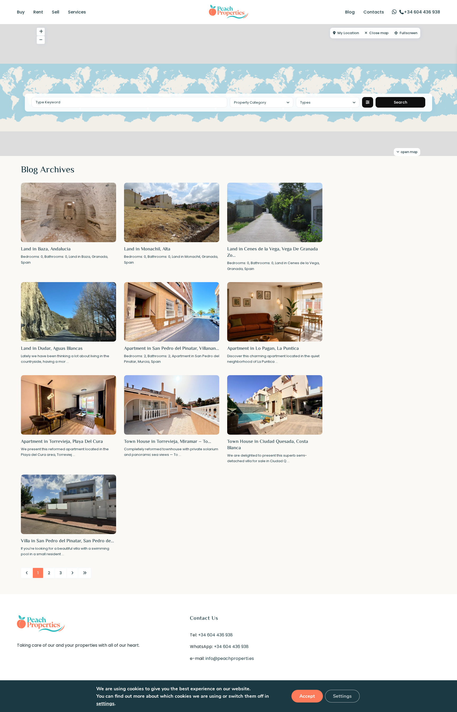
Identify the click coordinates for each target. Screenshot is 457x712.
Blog (350, 12)
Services (77, 12)
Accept (307, 696)
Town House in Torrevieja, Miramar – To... (167, 441)
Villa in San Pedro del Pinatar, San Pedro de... (67, 541)
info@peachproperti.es (229, 658)
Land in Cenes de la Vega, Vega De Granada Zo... (272, 252)
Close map (379, 32)
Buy (21, 12)
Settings (342, 696)
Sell (55, 12)
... (67, 361)
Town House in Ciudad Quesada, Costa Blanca (267, 445)
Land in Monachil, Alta (147, 249)
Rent (38, 12)
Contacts (373, 12)
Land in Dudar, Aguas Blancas (52, 348)
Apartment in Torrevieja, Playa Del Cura (62, 441)
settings (105, 703)
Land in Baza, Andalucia (46, 249)
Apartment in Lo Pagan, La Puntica (263, 348)
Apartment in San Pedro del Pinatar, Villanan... (171, 348)
